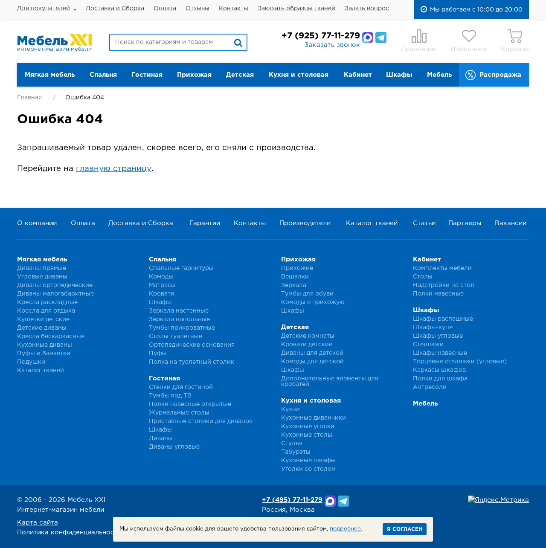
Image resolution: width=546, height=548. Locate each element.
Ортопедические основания (192, 345)
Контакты (233, 8)
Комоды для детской (312, 361)
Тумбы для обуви (307, 293)
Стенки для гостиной (181, 387)
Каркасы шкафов (439, 370)
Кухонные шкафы (308, 460)
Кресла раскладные (47, 302)
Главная (29, 97)
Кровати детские (306, 344)
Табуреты (296, 452)
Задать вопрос (367, 8)
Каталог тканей (372, 223)
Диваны (161, 438)
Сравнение (419, 49)
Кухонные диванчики (313, 417)
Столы (423, 276)
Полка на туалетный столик (191, 362)
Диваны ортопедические (55, 285)
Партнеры (464, 223)
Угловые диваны (42, 276)
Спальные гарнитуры (181, 268)
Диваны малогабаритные (55, 293)
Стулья (291, 443)
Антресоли (430, 387)
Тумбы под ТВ (170, 395)
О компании (37, 223)
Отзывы (197, 8)
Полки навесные (438, 293)
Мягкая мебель (50, 75)
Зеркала (293, 285)
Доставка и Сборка (115, 8)
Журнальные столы (179, 412)
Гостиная (147, 75)
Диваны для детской (312, 353)
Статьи (424, 223)
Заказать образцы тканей (296, 8)
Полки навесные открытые (190, 404)
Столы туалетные (175, 336)
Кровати (161, 293)
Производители (305, 223)
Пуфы (158, 353)
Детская (240, 75)
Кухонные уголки (307, 426)
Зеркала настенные (179, 310)
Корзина (515, 49)
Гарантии (204, 223)
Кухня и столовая (298, 75)
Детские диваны (42, 328)
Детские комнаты (307, 336)
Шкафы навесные (440, 353)
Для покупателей (43, 8)
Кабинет (358, 75)
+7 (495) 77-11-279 (292, 500)
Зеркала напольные (179, 319)
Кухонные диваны (44, 345)
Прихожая (194, 75)
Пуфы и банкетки (43, 353)
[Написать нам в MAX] (367, 37)
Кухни (290, 409)
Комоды (161, 276)
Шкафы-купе (433, 327)
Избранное (468, 49)
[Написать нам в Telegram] (380, 37)
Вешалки (295, 276)
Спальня (103, 75)
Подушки (31, 362)
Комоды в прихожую (313, 302)
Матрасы (162, 285)
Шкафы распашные (443, 319)
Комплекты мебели (442, 268)
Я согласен (404, 529)
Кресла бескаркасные (50, 336)
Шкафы (399, 75)
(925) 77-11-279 (321, 36)
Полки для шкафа (440, 378)
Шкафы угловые (438, 336)
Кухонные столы (306, 435)
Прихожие (297, 268)
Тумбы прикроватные (182, 328)
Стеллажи (428, 344)
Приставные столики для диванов (201, 421)
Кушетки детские (43, 319)
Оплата (165, 8)
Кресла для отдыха (46, 310)
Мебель (439, 75)
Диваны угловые (174, 446)
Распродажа (500, 75)
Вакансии (510, 223)
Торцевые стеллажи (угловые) (460, 361)
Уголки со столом (308, 469)
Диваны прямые (41, 268)
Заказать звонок (332, 45)
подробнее (345, 529)
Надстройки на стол (443, 285)
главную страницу (113, 168)
